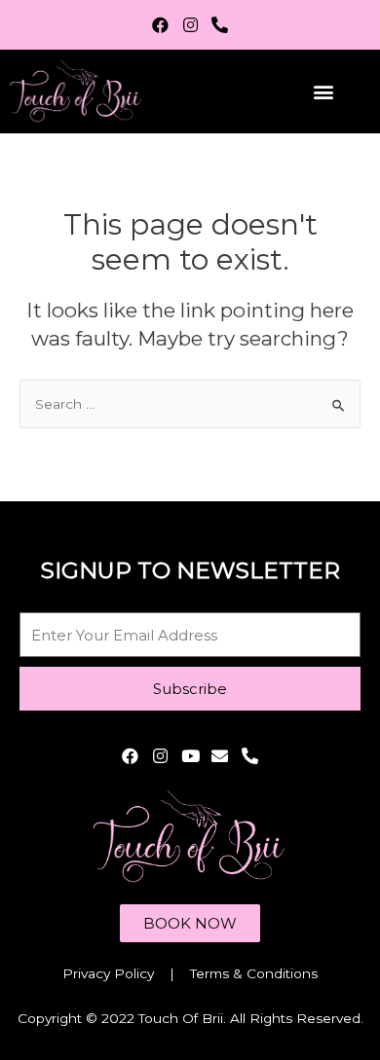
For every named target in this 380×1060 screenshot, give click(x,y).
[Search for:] (190, 404)
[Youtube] (190, 756)
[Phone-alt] (220, 25)
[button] (323, 92)
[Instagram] (190, 25)
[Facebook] (160, 25)
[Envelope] (220, 756)
